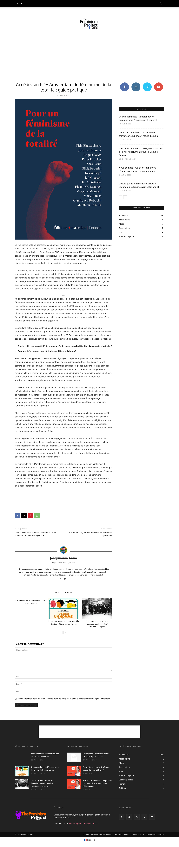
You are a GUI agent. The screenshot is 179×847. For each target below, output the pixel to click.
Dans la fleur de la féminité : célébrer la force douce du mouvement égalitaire (35, 534)
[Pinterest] (30, 515)
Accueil (20, 3)
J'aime (124, 83)
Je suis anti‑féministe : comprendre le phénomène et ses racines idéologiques (97, 783)
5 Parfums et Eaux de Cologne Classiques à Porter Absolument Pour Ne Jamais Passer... (141, 152)
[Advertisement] (89, 55)
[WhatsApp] (37, 515)
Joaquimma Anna (63, 558)
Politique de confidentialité (102, 834)
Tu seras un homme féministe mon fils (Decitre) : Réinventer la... (45, 769)
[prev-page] (61, 632)
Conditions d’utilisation (155, 834)
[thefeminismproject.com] (89, 23)
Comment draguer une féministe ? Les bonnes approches (90, 534)
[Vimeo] (144, 817)
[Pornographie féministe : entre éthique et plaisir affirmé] (74, 757)
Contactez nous (137, 834)
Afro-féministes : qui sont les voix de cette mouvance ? (45, 755)
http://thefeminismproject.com (63, 563)
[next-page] (65, 632)
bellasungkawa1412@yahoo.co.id (84, 823)
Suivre (136, 83)
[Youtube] (152, 817)
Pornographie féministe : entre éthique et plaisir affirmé (96, 755)
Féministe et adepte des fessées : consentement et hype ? (97, 769)
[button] (160, 3)
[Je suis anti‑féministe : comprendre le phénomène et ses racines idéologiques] (74, 784)
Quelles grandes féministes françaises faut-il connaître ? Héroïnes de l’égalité (96, 624)
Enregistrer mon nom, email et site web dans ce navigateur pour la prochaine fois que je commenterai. (64, 698)
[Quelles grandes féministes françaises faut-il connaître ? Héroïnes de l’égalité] (97, 608)
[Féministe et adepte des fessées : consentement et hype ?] (74, 771)
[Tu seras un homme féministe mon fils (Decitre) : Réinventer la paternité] (63, 608)
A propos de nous (122, 834)
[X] (24, 515)
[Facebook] (17, 515)
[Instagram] (66, 579)
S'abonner (158, 83)
